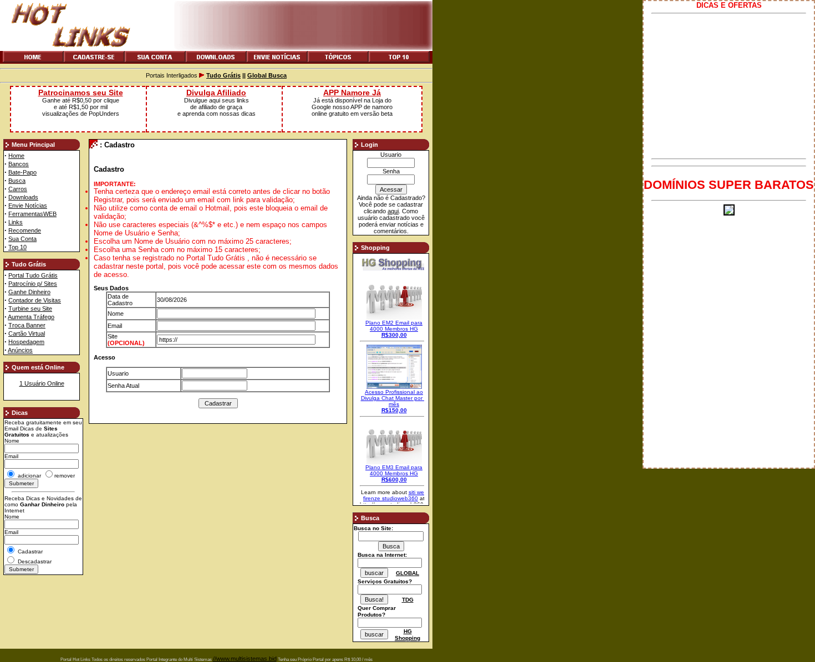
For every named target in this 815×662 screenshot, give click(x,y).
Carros (17, 189)
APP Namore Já (352, 92)
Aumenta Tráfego (31, 317)
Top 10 (17, 247)
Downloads (23, 197)
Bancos (18, 164)
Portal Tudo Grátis (33, 275)
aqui (393, 211)
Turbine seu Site (30, 308)
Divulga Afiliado (216, 92)
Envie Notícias (27, 205)
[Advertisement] (729, 86)
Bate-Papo (22, 172)
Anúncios (20, 350)
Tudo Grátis (223, 75)
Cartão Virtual (26, 333)
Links (15, 222)
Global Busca (267, 75)
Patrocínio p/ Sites (32, 283)
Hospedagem (26, 341)
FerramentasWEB (32, 214)
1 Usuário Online (41, 383)
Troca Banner (26, 325)
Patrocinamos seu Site (80, 92)
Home (16, 155)
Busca (17, 180)
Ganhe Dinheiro (29, 292)
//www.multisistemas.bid (245, 658)
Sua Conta (22, 238)
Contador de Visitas (34, 300)
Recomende (24, 230)
